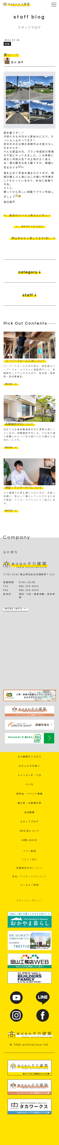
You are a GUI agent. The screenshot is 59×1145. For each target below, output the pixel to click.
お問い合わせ (29, 840)
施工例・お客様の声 (30, 802)
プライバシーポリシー (29, 900)
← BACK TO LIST (29, 226)
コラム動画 (29, 850)
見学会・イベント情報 (29, 793)
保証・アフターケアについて (29, 876)
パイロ (29, 784)
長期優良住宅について (29, 867)
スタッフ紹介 (29, 859)
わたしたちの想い (29, 765)
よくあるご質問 (29, 884)
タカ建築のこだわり (30, 756)
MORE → (11, 383)
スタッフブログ (29, 821)
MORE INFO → (15, 608)
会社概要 (29, 812)
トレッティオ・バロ (29, 775)
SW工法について (29, 830)
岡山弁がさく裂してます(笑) (30, 238)
